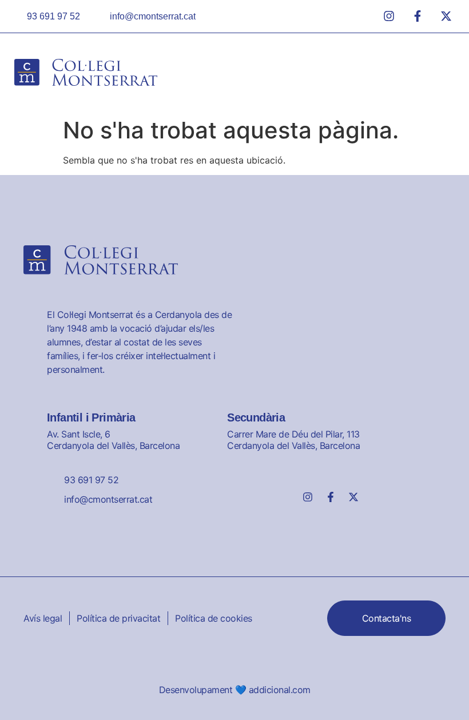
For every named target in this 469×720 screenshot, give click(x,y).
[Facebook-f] (330, 497)
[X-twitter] (353, 497)
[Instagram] (308, 497)
